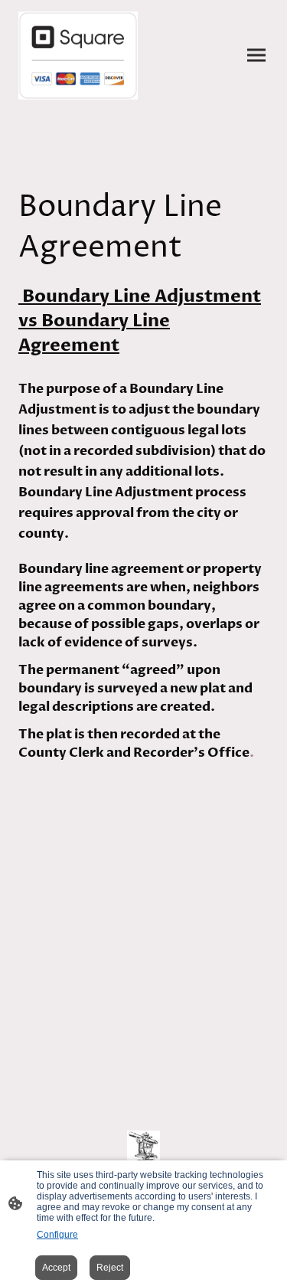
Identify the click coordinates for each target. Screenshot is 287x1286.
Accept (56, 1267)
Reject (109, 1267)
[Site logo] (78, 55)
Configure (57, 1234)
